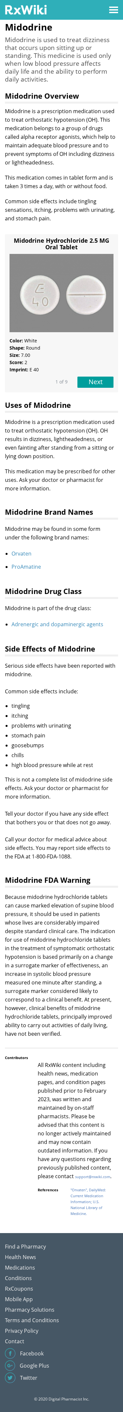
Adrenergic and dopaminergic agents (57, 624)
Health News (20, 1257)
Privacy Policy (21, 1330)
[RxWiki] (26, 9)
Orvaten (21, 553)
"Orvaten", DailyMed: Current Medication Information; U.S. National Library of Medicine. (88, 1201)
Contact (14, 1341)
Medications (20, 1267)
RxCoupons (19, 1288)
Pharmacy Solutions (29, 1309)
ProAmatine (26, 566)
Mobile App (19, 1299)
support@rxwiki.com (92, 1176)
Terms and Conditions (32, 1320)
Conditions (18, 1278)
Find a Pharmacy (25, 1246)
